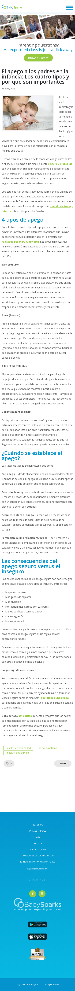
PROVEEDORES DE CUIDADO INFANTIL (37, 856)
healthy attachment (18, 752)
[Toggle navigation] (69, 8)
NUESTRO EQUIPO (37, 849)
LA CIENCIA (37, 843)
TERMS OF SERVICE (28, 862)
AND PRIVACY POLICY (46, 862)
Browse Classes (38, 58)
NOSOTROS (37, 825)
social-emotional (48, 748)
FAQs (37, 837)
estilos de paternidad (19, 748)
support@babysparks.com (37, 869)
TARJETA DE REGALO (37, 831)
